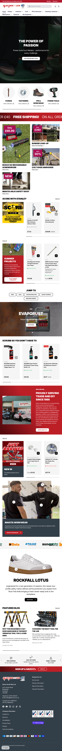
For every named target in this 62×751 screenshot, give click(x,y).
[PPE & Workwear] (38, 92)
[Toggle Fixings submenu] (13, 11)
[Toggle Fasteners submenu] (22, 11)
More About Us (42, 430)
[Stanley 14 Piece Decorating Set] (51, 209)
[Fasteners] (23, 92)
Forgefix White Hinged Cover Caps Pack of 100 (33, 461)
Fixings (10, 11)
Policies (4, 726)
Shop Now (31, 325)
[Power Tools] (53, 92)
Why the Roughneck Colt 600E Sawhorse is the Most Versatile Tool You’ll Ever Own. (14, 632)
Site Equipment (27, 14)
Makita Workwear (12, 532)
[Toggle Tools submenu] (29, 11)
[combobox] (39, 6)
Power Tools (53, 101)
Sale (20, 294)
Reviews (55, 1)
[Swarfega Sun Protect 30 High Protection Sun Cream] (33, 251)
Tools (26, 11)
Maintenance (6, 14)
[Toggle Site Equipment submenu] (32, 14)
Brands (49, 1)
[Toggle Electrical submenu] (20, 14)
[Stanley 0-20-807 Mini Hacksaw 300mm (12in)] (33, 209)
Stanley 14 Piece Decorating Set (50, 221)
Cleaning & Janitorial (51, 11)
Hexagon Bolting (31, 294)
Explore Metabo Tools (31, 58)
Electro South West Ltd (11, 745)
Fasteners (18, 11)
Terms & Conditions (7, 729)
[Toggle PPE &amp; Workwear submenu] (43, 11)
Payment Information (38, 689)
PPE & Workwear (36, 11)
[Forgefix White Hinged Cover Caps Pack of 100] (33, 448)
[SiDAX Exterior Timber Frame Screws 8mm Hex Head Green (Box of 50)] (51, 251)
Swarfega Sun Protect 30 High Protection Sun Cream (33, 263)
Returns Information (37, 686)
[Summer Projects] (13, 249)
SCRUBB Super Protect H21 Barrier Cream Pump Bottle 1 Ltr (31, 365)
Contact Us (5, 714)
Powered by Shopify (20, 745)
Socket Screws (46, 294)
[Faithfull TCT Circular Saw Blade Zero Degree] (51, 448)
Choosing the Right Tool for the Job (45, 630)
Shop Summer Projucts (13, 279)
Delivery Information (38, 683)
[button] (58, 6)
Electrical (16, 14)
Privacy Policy (6, 723)
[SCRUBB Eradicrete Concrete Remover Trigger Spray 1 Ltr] (11, 352)
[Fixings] (8, 92)
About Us (5, 717)
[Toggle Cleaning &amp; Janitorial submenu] (58, 11)
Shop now (30, 599)
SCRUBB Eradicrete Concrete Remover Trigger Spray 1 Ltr (9, 365)
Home (4, 11)
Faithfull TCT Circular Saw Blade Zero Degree (51, 461)
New (12, 294)
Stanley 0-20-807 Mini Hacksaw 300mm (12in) (32, 222)
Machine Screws (31, 298)
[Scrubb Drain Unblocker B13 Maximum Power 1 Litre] (51, 352)
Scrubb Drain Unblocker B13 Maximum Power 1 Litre (51, 365)
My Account (35, 680)
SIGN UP (42, 669)
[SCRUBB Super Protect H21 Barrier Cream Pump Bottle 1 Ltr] (31, 352)
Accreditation (6, 720)
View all (57, 199)
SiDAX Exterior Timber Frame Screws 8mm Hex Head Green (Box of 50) (51, 264)
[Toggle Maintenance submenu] (11, 14)
